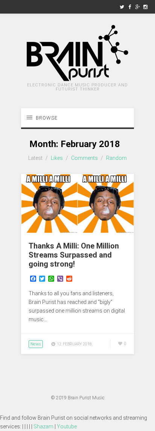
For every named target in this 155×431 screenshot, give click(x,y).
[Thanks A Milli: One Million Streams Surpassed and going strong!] (77, 231)
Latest (35, 158)
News (35, 344)
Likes (57, 158)
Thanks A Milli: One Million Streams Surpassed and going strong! (74, 254)
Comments (84, 158)
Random (116, 158)
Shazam (43, 426)
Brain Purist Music (86, 397)
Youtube (67, 426)
